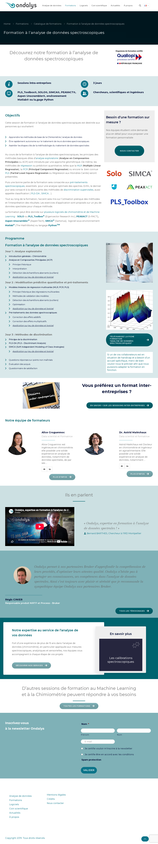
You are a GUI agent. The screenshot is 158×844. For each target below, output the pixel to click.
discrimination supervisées (78, 189)
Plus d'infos (60, 477)
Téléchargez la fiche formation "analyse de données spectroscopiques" (122, 339)
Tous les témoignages (132, 611)
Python (54, 225)
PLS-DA (35, 193)
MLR (79, 165)
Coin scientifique (18, 808)
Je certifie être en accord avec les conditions (109, 754)
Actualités (14, 812)
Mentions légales (56, 794)
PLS (7, 173)
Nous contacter (129, 151)
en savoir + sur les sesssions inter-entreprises (117, 405)
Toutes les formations (76, 706)
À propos (14, 817)
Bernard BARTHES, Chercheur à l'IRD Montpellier (114, 533)
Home (7, 24)
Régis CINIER (13, 599)
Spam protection (91, 759)
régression (26, 165)
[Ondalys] (21, 5)
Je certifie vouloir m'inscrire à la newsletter (108, 748)
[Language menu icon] (146, 5)
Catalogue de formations (47, 24)
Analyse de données (20, 796)
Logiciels (14, 804)
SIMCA (45, 193)
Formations (22, 24)
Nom (85, 724)
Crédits (51, 799)
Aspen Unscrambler (17, 221)
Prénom (85, 735)
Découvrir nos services (29, 665)
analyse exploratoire (47, 158)
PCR (25, 169)
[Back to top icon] (145, 839)
